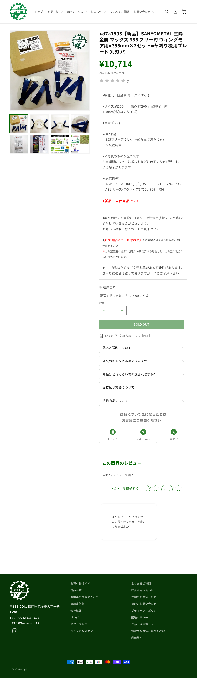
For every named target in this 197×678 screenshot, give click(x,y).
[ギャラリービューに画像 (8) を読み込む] (80, 144)
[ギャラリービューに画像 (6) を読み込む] (39, 144)
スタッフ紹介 (78, 624)
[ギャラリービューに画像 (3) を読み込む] (60, 123)
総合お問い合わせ (142, 590)
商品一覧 (76, 590)
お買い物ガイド (80, 583)
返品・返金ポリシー (143, 624)
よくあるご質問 (141, 583)
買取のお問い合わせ (143, 604)
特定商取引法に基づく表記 (148, 631)
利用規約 (136, 637)
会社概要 (76, 610)
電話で (174, 439)
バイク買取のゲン (81, 631)
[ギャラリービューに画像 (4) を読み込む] (80, 123)
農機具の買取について (84, 597)
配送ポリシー (139, 617)
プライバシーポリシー (145, 610)
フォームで (143, 439)
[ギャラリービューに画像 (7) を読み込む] (60, 144)
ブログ (74, 617)
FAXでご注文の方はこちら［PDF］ (128, 336)
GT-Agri (22, 669)
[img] (112, 81)
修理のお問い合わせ (143, 597)
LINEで (113, 439)
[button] (54, 12)
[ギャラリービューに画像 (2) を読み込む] (39, 123)
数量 (101, 303)
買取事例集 (77, 604)
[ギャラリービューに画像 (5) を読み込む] (19, 144)
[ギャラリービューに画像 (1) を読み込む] (19, 123)
